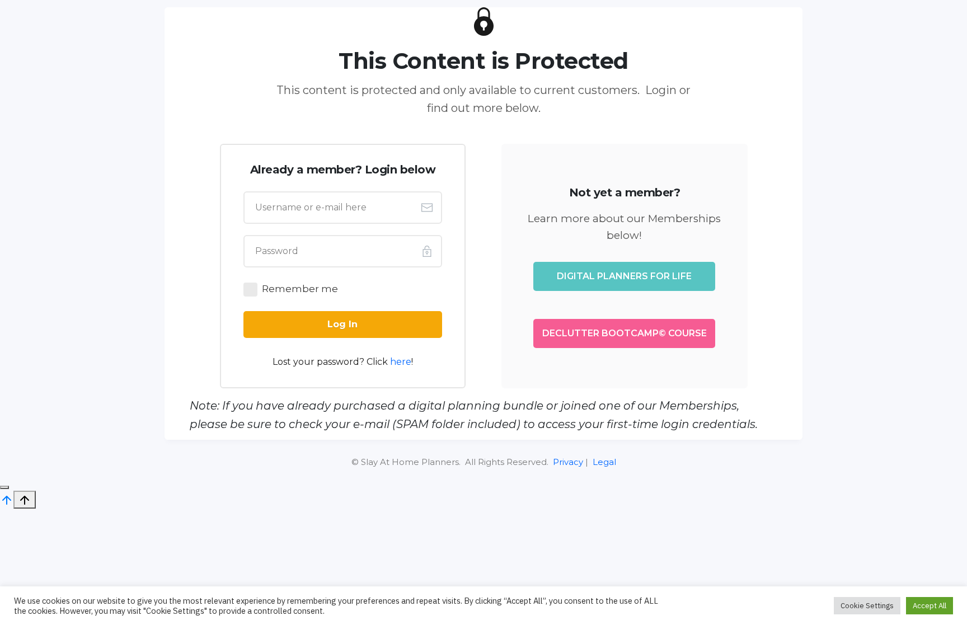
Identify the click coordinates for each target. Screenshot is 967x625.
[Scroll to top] (6, 499)
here (400, 361)
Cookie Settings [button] (867, 605)
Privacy (568, 462)
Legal (604, 462)
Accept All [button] (929, 605)
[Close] (4, 487)
